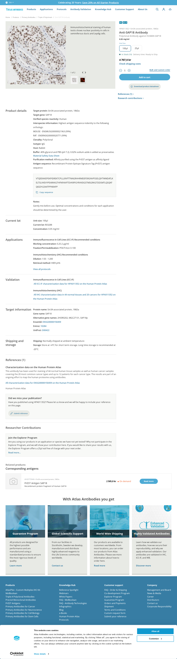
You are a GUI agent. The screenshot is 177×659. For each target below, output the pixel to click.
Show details (40, 654)
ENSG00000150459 (52, 322)
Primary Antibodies (29, 17)
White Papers (65, 596)
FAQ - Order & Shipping (115, 590)
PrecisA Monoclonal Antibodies (21, 599)
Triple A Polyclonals (45, 17)
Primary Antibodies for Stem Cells (22, 616)
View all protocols (42, 269)
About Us (142, 9)
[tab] (74, 80)
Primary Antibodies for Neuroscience (24, 609)
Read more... (14, 452)
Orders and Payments (115, 603)
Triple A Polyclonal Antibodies (20, 596)
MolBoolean (11, 593)
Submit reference (21, 413)
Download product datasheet (146, 86)
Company (152, 585)
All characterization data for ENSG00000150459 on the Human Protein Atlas (43, 382)
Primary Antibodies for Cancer (20, 606)
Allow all (155, 631)
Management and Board (159, 590)
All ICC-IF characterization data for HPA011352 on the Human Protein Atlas (70, 283)
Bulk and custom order (160, 70)
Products (31, 9)
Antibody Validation (80, 9)
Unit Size (122, 43)
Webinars (64, 593)
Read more (99, 565)
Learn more (16, 565)
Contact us (57, 565)
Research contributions (130, 98)
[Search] (157, 9)
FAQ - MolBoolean (67, 599)
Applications (46, 9)
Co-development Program (117, 593)
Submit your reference (115, 616)
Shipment (109, 606)
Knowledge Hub (103, 9)
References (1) (125, 94)
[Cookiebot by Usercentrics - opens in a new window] (16, 654)
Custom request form (114, 613)
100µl (125, 48)
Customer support (113, 585)
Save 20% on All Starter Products (100, 2)
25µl (137, 48)
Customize (154, 638)
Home (8, 17)
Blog (61, 609)
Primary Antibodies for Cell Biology (22, 613)
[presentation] (74, 80)
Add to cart (144, 77)
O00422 (45, 330)
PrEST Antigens (13, 603)
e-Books (63, 613)
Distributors (153, 599)
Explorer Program (113, 596)
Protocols (61, 9)
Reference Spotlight (68, 590)
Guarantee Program (114, 599)
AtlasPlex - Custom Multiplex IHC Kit (23, 590)
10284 (43, 326)
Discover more (143, 565)
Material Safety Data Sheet (46, 155)
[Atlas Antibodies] (14, 9)
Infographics (65, 606)
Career (150, 596)
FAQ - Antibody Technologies (73, 603)
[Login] (163, 9)
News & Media (154, 593)
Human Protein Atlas (69, 616)
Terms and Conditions (115, 609)
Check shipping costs (130, 63)
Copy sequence (46, 192)
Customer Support (124, 9)
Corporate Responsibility (159, 606)
